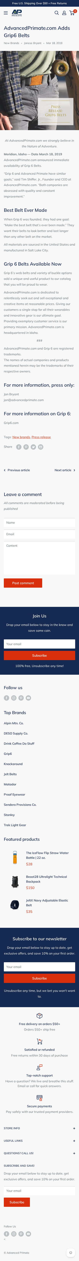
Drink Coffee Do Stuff (19, 743)
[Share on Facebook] (18, 447)
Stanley (9, 815)
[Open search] (57, 13)
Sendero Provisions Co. (20, 805)
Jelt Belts (10, 774)
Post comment (23, 583)
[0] (72, 13)
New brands (21, 437)
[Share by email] (40, 447)
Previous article (19, 470)
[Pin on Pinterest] (26, 447)
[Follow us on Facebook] (6, 698)
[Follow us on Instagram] (13, 698)
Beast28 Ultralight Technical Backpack (46, 879)
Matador (10, 784)
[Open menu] (6, 12)
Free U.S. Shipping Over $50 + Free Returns (39, 3)
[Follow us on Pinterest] (21, 698)
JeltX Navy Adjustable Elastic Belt (47, 902)
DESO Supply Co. (16, 733)
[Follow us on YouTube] (28, 698)
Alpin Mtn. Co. (14, 723)
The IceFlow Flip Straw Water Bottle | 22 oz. (47, 855)
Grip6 (8, 754)
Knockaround (13, 764)
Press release (41, 437)
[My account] (64, 13)
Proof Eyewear (14, 794)
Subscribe (39, 655)
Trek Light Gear (15, 825)
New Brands (11, 43)
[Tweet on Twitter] (33, 447)
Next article (63, 470)
